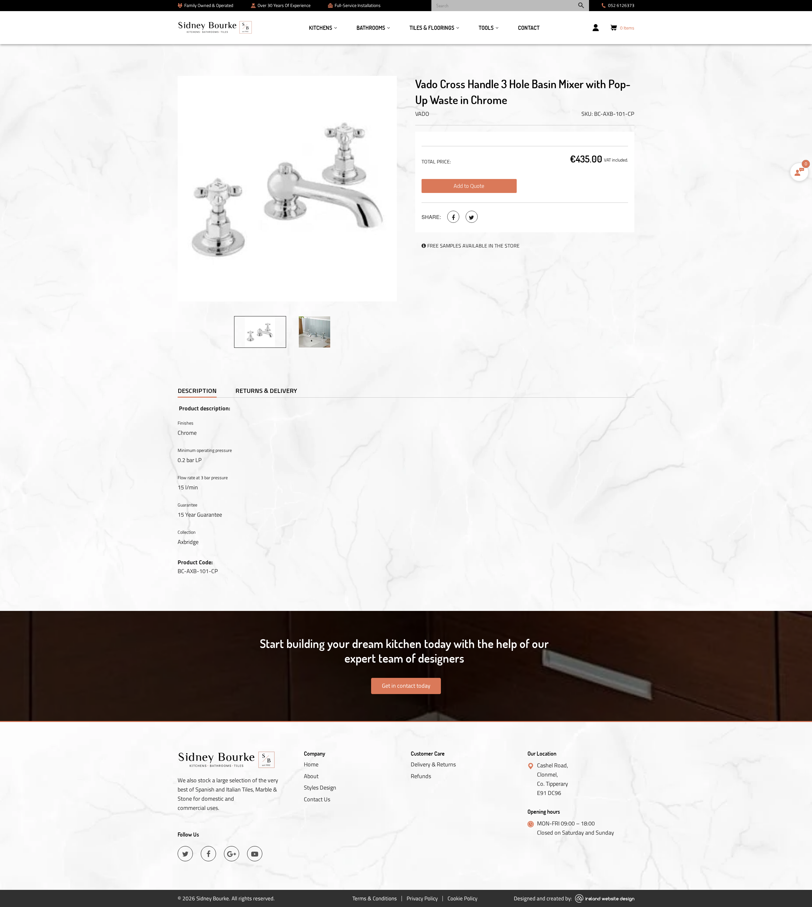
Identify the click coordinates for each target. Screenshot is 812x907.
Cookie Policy (462, 898)
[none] (260, 332)
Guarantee (187, 504)
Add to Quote (469, 186)
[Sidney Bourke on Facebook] (453, 217)
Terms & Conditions (374, 898)
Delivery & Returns (433, 764)
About (311, 776)
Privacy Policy (422, 898)
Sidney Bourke (212, 898)
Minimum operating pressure (205, 450)
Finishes (185, 423)
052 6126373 (621, 5)
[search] (510, 5)
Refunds (421, 776)
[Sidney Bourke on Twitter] (472, 217)
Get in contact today (406, 685)
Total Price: (436, 161)
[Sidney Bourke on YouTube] (254, 853)
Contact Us (317, 799)
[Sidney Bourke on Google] (231, 853)
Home (311, 764)
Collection (187, 532)
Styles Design (320, 787)
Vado (422, 113)
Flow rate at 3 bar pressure (203, 477)
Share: (431, 217)
